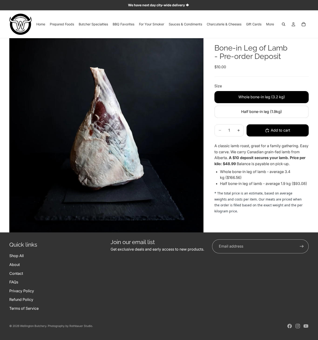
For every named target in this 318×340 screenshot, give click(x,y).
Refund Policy (21, 299)
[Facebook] (289, 326)
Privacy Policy (21, 291)
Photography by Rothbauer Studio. (70, 326)
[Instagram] (298, 326)
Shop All (16, 256)
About (14, 264)
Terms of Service (24, 308)
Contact (16, 273)
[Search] (283, 24)
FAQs (13, 282)
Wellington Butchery (33, 326)
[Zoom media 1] (106, 135)
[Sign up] (302, 246)
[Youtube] (306, 326)
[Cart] (303, 24)
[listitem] (270, 24)
